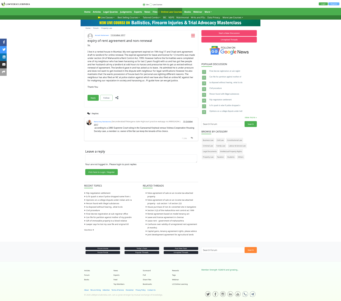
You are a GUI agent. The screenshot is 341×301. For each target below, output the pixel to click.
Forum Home (103, 248)
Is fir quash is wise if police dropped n (224, 105)
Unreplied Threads (229, 39)
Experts (138, 11)
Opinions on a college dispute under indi (225, 111)
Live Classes (107, 17)
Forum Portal (103, 252)
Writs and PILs (198, 17)
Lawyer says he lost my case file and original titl (107, 224)
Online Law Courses (171, 11)
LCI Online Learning (180, 284)
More (207, 11)
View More (88, 230)
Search (251, 124)
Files (155, 11)
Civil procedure (93, 210)
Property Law (208, 157)
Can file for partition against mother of (225, 77)
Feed (115, 279)
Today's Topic (142, 248)
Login (323, 4)
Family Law (220, 146)
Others (240, 157)
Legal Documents (210, 151)
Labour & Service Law (237, 146)
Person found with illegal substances (102, 203)
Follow (106, 97)
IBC (164, 17)
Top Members (118, 284)
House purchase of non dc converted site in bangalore (171, 207)
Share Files (147, 279)
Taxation (220, 157)
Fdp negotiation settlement (98, 193)
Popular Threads (141, 252)
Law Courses (157, 4)
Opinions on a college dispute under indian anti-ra (109, 200)
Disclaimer (130, 290)
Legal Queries (110, 11)
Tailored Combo (151, 17)
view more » (251, 117)
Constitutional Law (234, 140)
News (147, 11)
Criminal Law (208, 146)
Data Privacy (213, 17)
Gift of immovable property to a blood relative (106, 220)
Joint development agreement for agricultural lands (170, 234)
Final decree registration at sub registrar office (107, 214)
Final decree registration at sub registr (224, 71)
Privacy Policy (141, 290)
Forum (87, 275)
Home (87, 11)
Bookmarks (147, 284)
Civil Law (220, 140)
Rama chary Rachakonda (102, 122)
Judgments (126, 11)
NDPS (171, 17)
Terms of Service (117, 290)
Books (187, 11)
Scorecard (147, 270)
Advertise (106, 290)
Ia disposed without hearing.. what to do (104, 207)
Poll (144, 275)
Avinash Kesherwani (102, 35)
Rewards (175, 270)
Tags (174, 275)
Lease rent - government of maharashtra (165, 220)
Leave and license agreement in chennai (165, 217)
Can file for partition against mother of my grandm (109, 217)
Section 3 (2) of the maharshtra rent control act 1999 (170, 210)
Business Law (208, 140)
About (86, 290)
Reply (93, 97)
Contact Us (151, 290)
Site (147, 4)
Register (334, 4)
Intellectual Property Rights (231, 151)
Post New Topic (181, 248)
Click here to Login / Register (101, 172)
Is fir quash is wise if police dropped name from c (108, 196)
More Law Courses (232, 17)
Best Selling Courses (128, 17)
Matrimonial (182, 17)
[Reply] (192, 138)
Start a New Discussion (229, 33)
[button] (193, 36)
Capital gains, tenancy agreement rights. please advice (172, 231)
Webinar (197, 11)
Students (230, 157)
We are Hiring (95, 290)
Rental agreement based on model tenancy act (168, 214)
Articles (97, 11)
